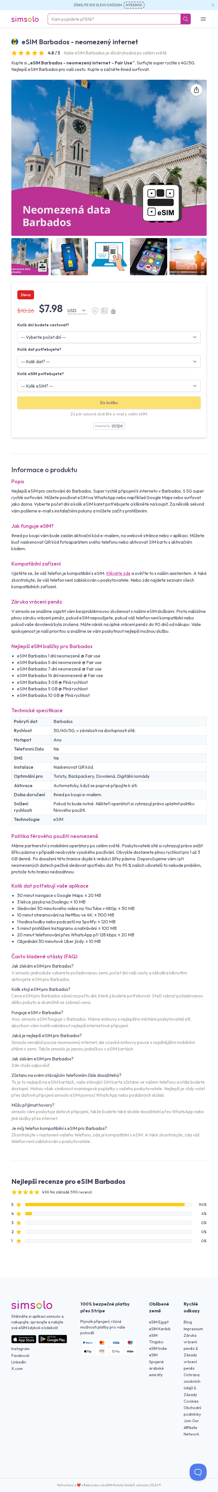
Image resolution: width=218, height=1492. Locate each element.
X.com (17, 1368)
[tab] (30, 256)
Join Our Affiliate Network (191, 1427)
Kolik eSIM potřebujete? (40, 373)
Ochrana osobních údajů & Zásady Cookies (192, 1388)
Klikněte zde (118, 573)
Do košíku (109, 402)
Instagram (20, 1348)
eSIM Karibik (160, 1328)
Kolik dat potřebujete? (39, 349)
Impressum (193, 1328)
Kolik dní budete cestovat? (43, 324)
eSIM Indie (158, 1348)
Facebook (20, 1355)
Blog (188, 1322)
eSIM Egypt (159, 1322)
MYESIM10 (134, 5)
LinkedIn (18, 1362)
